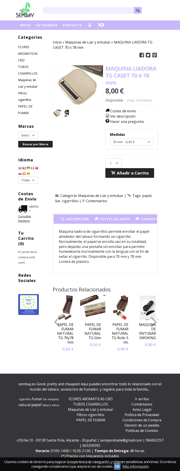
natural (24, 404)
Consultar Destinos (24, 218)
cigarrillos (70, 200)
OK (117, 466)
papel (146, 195)
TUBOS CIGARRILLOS (28, 70)
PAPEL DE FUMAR (25, 109)
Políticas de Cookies (142, 430)
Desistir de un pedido (141, 425)
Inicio (25, 25)
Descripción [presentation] (77, 219)
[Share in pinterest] (154, 55)
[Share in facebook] (141, 55)
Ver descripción (122, 116)
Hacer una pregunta (127, 121)
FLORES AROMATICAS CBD (28, 53)
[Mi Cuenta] (89, 25)
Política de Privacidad (142, 414)
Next (153, 321)
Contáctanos (141, 404)
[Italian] (32, 168)
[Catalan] (29, 174)
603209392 (91, 445)
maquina (53, 399)
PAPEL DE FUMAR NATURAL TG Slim (93, 331)
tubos (55, 405)
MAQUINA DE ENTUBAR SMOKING (147, 331)
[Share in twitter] (148, 55)
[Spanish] (24, 174)
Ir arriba (142, 398)
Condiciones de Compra (141, 420)
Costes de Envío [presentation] (114, 219)
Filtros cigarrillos (24, 96)
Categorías (47, 25)
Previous (57, 321)
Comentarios (96, 200)
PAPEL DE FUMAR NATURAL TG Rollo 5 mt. (120, 333)
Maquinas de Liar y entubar (28, 83)
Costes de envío (123, 111)
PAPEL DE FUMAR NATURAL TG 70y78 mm (65, 333)
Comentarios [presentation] (153, 219)
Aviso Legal (142, 409)
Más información (135, 466)
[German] (28, 168)
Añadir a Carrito (132, 173)
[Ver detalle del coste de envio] (23, 209)
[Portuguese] (36, 168)
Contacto (72, 25)
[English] (20, 168)
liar (57, 200)
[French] (24, 168)
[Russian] (20, 174)
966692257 (155, 440)
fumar (37, 398)
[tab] (75, 219)
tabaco (46, 405)
